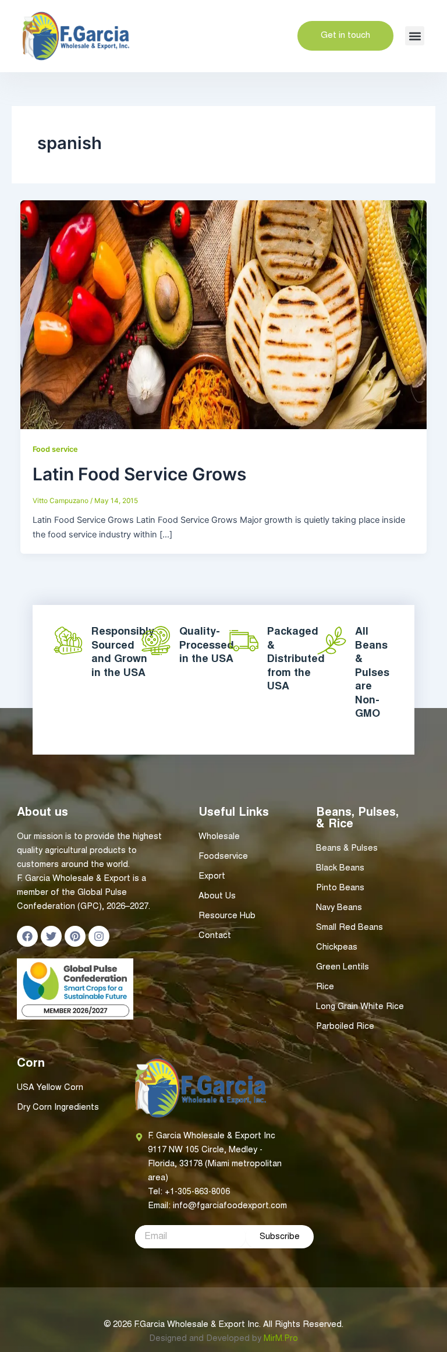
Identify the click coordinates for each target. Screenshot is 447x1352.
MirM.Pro (281, 1339)
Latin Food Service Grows (139, 473)
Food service (55, 449)
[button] (414, 35)
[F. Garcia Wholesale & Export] (76, 36)
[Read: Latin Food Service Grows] (223, 314)
